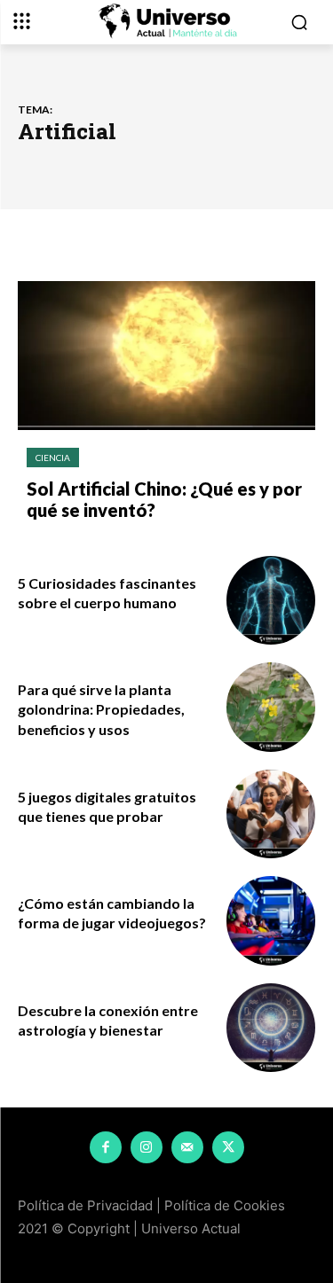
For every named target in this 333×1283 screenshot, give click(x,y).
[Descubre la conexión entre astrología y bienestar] (271, 1028)
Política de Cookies (224, 1205)
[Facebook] (106, 1147)
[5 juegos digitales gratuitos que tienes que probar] (271, 814)
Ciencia (53, 457)
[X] (228, 1147)
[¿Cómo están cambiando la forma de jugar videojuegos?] (271, 921)
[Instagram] (147, 1147)
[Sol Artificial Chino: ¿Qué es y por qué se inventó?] (166, 355)
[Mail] (187, 1147)
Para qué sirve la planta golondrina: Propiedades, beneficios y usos (101, 709)
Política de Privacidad (85, 1205)
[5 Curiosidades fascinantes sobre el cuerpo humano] (271, 600)
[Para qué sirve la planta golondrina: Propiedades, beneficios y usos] (271, 707)
